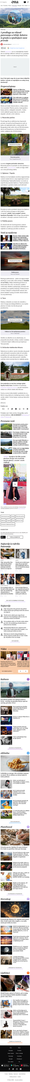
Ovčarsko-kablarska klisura (8, 524)
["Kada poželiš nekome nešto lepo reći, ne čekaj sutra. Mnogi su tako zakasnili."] (6, 730)
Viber (2, 417)
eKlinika (5, 753)
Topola (8, 520)
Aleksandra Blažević (7, 44)
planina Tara (19, 520)
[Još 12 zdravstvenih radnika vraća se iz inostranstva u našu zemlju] (6, 794)
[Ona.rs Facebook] (9, 1069)
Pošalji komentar (15, 537)
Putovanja (3, 29)
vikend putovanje (5, 516)
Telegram (8, 417)
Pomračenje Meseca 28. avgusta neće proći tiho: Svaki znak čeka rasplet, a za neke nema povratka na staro (14, 629)
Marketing (11, 1073)
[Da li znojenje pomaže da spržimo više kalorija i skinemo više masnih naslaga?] (6, 804)
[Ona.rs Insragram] (16, 1069)
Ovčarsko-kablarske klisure (9, 387)
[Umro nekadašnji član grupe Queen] (6, 740)
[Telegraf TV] (20, 1069)
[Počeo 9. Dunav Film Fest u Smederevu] (6, 720)
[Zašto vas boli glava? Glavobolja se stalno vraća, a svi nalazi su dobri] (6, 784)
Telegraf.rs (4, 2)
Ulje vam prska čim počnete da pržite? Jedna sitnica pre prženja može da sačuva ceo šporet (15, 610)
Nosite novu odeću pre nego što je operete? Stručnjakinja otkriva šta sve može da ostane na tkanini (14, 616)
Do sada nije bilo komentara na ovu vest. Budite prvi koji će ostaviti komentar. (14, 533)
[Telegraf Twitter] (13, 1069)
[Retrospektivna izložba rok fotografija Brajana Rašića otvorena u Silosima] (6, 710)
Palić (13, 520)
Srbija (12, 516)
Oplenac (3, 520)
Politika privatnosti (13, 1076)
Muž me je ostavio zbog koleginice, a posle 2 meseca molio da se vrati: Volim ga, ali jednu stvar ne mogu (14, 635)
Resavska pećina (20, 516)
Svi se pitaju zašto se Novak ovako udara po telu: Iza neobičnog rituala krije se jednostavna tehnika (14, 623)
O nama (6, 1073)
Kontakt (19, 1076)
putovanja (8, 51)
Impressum (16, 1073)
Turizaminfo (11, 167)
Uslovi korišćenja (21, 508)
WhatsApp (25, 415)
